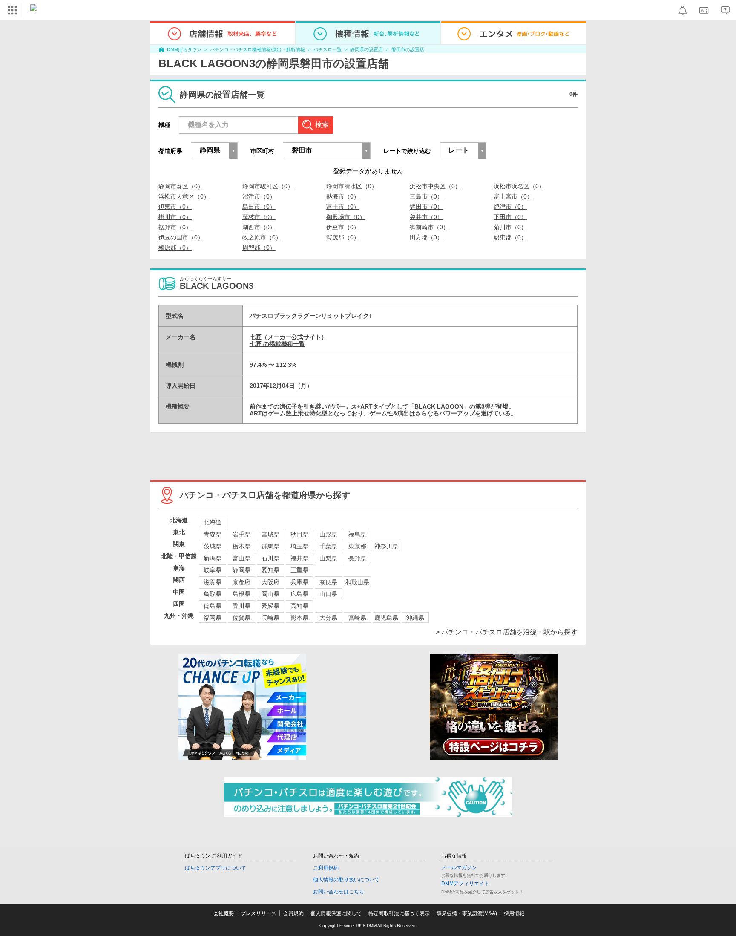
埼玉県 (299, 546)
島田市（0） (259, 207)
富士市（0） (342, 207)
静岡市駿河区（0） (267, 186)
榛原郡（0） (175, 248)
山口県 (328, 593)
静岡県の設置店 (366, 49)
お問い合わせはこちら (338, 892)
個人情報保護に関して (336, 913)
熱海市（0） (342, 196)
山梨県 (328, 558)
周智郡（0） (259, 248)
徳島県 (212, 605)
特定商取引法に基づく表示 (399, 913)
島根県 (241, 593)
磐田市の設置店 (407, 49)
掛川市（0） (175, 217)
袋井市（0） (426, 217)
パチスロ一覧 (327, 49)
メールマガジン (459, 867)
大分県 (328, 617)
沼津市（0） (259, 196)
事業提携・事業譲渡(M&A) (467, 913)
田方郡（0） (426, 237)
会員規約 (293, 913)
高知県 (299, 605)
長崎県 (270, 617)
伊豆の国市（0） (181, 237)
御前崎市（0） (429, 227)
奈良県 (328, 582)
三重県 (299, 570)
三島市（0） (426, 196)
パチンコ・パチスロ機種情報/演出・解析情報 (257, 49)
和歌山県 (357, 582)
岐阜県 (212, 570)
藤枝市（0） (259, 217)
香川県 (241, 605)
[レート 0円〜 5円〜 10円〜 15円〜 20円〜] (463, 150)
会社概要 (223, 913)
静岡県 (241, 570)
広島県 (299, 593)
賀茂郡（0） (342, 237)
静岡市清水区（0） (351, 186)
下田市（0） (510, 217)
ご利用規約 (326, 868)
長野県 (357, 558)
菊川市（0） (510, 227)
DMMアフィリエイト (465, 884)
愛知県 (270, 570)
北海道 (212, 522)
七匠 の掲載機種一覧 (277, 343)
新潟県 (212, 558)
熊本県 (299, 617)
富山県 (241, 558)
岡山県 (270, 593)
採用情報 (514, 913)
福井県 (299, 558)
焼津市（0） (510, 207)
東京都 (357, 546)
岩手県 (241, 534)
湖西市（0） (259, 227)
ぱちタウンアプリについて (215, 868)
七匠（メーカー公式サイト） (288, 337)
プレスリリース (258, 913)
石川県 (270, 558)
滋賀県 (212, 582)
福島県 (357, 534)
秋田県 (299, 534)
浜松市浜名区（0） (519, 186)
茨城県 (212, 546)
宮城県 (270, 534)
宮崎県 (357, 617)
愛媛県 (270, 605)
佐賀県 (241, 617)
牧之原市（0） (262, 237)
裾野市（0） (175, 227)
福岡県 (212, 617)
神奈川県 (386, 546)
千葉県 (328, 546)
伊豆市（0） (342, 227)
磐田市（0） (426, 207)
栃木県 (241, 546)
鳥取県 (212, 593)
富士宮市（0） (513, 196)
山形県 (328, 534)
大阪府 (270, 582)
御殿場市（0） (345, 217)
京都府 (241, 582)
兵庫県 (299, 582)
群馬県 (270, 546)
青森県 (212, 534)
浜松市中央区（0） (435, 186)
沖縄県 (415, 617)
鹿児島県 (386, 617)
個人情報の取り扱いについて (346, 880)
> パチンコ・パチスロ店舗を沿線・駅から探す (507, 632)
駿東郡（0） (510, 237)
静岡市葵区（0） (181, 186)
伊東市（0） (175, 207)
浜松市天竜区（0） (184, 196)
